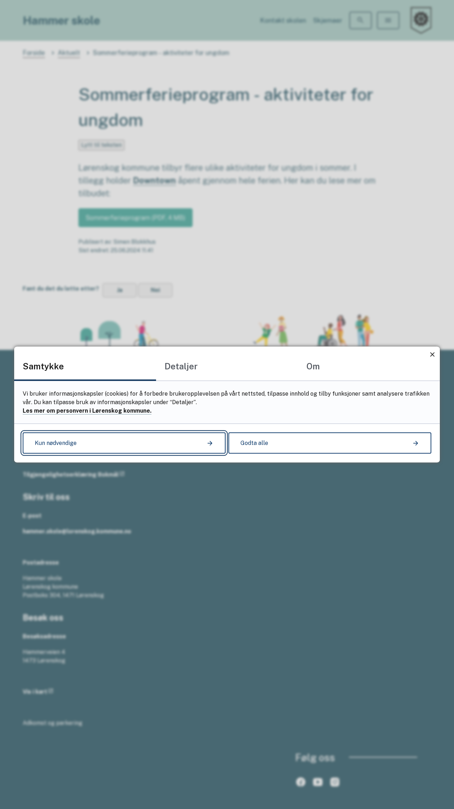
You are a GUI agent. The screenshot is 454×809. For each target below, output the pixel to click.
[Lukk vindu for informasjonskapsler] (432, 354)
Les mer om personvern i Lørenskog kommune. (87, 410)
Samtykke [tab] (43, 366)
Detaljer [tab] (181, 366)
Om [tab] (313, 366)
